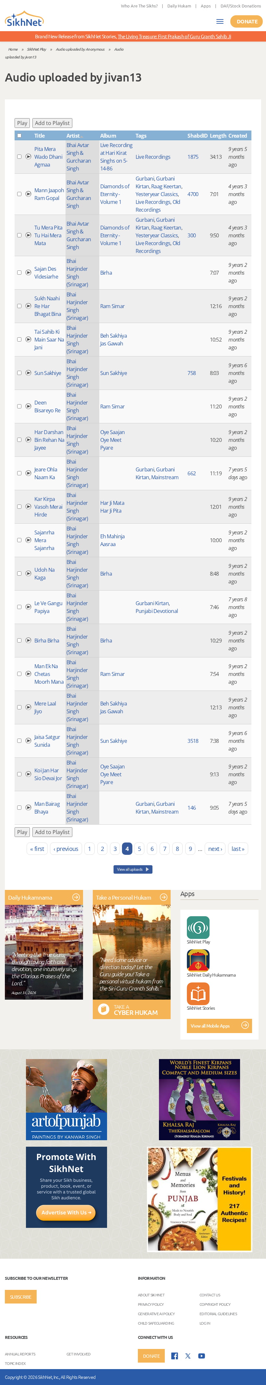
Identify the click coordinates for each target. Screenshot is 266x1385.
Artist (73, 135)
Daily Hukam (179, 5)
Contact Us (210, 1294)
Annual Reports (20, 1353)
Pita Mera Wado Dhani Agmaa (48, 156)
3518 (192, 740)
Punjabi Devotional (157, 611)
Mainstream (164, 477)
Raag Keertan (166, 186)
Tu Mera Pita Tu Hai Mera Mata (48, 235)
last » (238, 849)
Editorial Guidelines (218, 1313)
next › (215, 849)
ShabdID (197, 135)
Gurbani (145, 178)
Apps (206, 5)
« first (37, 849)
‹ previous (66, 849)
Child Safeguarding (156, 1323)
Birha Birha (46, 640)
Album (108, 135)
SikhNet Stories (201, 1008)
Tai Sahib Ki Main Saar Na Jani (49, 339)
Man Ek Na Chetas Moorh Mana (49, 674)
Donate (247, 21)
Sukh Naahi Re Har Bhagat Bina (47, 306)
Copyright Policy (215, 1304)
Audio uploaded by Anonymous (80, 49)
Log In (205, 1323)
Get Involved (78, 1353)
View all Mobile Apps (210, 1026)
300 (191, 235)
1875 (192, 156)
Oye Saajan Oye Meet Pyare (112, 440)
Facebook (174, 1356)
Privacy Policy (150, 1304)
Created (237, 135)
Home (12, 49)
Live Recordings (153, 156)
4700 (192, 194)
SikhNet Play (36, 49)
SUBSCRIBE (20, 1297)
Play (22, 123)
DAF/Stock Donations (241, 5)
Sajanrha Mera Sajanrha (44, 540)
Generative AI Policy (156, 1313)
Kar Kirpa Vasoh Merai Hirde (48, 506)
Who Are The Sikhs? (139, 5)
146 (191, 807)
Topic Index (15, 1363)
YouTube (201, 1356)
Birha (106, 272)
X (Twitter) (188, 1356)
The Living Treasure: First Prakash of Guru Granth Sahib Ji (174, 36)
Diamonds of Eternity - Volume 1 (114, 194)
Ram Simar (112, 306)
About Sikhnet (151, 1294)
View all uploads (130, 869)
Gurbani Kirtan (152, 603)
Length (218, 135)
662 (191, 473)
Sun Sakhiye (47, 373)
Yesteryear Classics (157, 194)
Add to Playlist (52, 123)
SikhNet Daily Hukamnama (211, 975)
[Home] (24, 19)
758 (191, 373)
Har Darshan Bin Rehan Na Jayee (49, 440)
